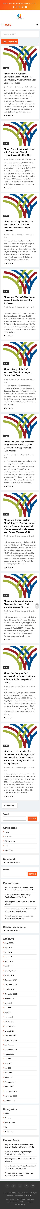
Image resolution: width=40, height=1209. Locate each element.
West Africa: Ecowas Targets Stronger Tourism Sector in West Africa (18, 895)
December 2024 (11, 1035)
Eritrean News (10, 841)
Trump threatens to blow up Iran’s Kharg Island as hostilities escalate (19, 917)
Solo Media (10, 1199)
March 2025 (9, 1021)
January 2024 (9, 1086)
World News (9, 850)
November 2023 (11, 1096)
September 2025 (11, 994)
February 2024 (10, 1082)
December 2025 (11, 980)
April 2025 (9, 1017)
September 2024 (11, 1049)
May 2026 (8, 957)
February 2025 (10, 1026)
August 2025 (9, 998)
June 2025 (8, 1008)
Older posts (10, 805)
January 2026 (9, 975)
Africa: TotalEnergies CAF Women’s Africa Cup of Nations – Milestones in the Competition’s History (19, 678)
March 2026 (9, 966)
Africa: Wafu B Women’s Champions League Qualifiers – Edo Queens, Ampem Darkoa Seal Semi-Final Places (20, 78)
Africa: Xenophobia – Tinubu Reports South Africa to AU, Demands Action (16, 4)
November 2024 (11, 1040)
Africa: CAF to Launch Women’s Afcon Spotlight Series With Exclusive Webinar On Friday (18, 603)
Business (8, 836)
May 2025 (8, 1012)
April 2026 (9, 961)
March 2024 (9, 1077)
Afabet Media (12, 1202)
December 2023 (11, 1091)
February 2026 (10, 970)
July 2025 (8, 1003)
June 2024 (8, 1063)
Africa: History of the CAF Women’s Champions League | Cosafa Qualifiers (18, 372)
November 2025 (11, 984)
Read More (7, 115)
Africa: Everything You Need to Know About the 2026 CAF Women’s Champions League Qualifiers (18, 226)
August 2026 (9, 943)
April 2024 (9, 1073)
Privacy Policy (20, 1204)
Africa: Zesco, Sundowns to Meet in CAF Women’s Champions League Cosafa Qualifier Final (19, 152)
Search (6, 814)
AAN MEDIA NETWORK (25, 1199)
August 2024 (9, 1054)
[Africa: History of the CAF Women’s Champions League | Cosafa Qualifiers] (20, 354)
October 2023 (10, 1100)
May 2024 (8, 1068)
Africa (6, 68)
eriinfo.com (10, 87)
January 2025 (9, 1031)
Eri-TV (22, 1202)
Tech (6, 846)
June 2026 (8, 952)
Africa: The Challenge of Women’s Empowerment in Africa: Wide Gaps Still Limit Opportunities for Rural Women (19, 446)
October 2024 (10, 1045)
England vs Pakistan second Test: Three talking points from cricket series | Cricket (19, 888)
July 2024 (8, 1059)
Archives (29, 1202)
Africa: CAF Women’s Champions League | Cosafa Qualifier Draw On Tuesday (19, 299)
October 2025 (10, 989)
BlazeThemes (28, 1195)
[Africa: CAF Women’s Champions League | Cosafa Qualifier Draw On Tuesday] (20, 282)
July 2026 (8, 947)
